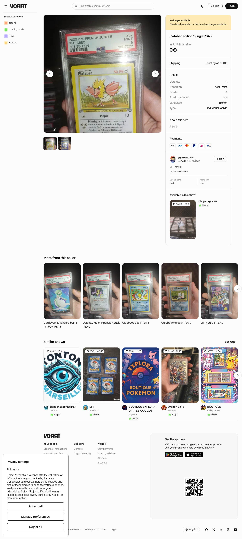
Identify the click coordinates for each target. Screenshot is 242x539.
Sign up (215, 6)
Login (232, 6)
